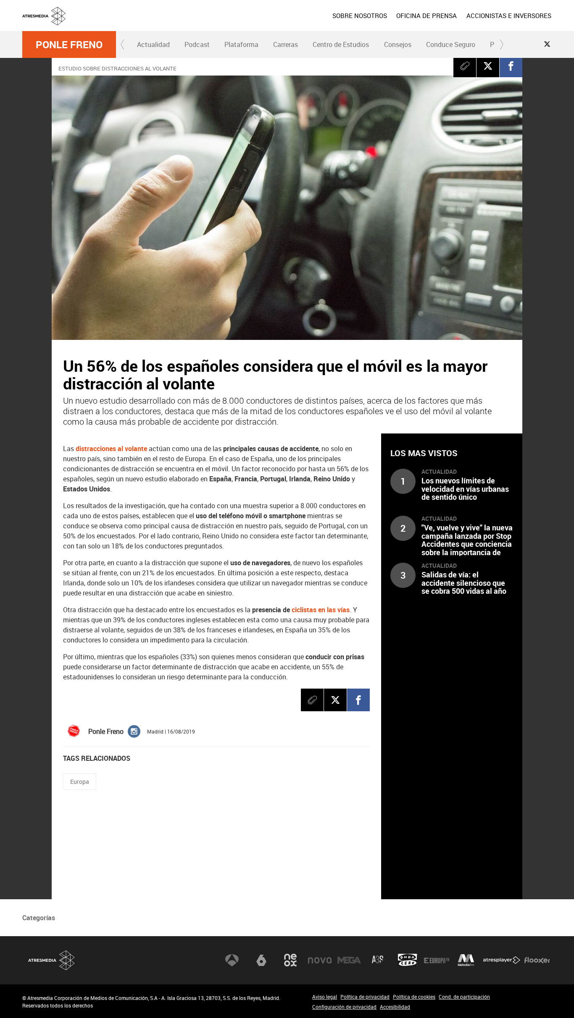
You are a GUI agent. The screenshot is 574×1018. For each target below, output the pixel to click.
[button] (122, 44)
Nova (319, 960)
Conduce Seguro (450, 44)
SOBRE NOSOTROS (359, 15)
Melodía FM (466, 960)
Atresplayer (502, 960)
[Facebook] (511, 66)
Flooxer (537, 960)
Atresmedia (51, 960)
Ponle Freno (69, 44)
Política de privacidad (365, 996)
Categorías (38, 917)
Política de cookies (414, 996)
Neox (290, 960)
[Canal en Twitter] (547, 44)
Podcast (197, 44)
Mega (349, 960)
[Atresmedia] (290, 22)
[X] (488, 66)
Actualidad (153, 44)
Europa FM (436, 960)
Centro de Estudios (341, 44)
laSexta (261, 960)
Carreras (285, 44)
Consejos (397, 44)
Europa (79, 782)
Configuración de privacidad (344, 1006)
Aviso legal (324, 996)
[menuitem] (360, 15)
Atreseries (378, 960)
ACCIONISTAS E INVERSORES (508, 15)
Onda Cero (407, 960)
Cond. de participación (464, 996)
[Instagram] (134, 731)
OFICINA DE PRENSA (426, 15)
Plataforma (241, 44)
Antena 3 (232, 960)
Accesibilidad (395, 1006)
